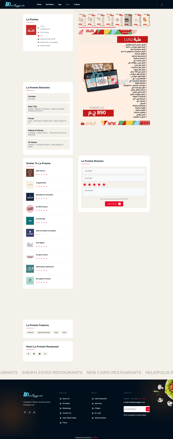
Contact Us (67, 413)
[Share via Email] (39, 354)
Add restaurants (101, 399)
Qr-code (98, 413)
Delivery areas (45, 46)
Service (94, 393)
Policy (65, 423)
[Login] (162, 4)
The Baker (40, 243)
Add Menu (50, 4)
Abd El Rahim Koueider (46, 231)
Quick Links (63, 393)
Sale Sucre (40, 171)
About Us (66, 399)
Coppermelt (41, 183)
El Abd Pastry (42, 207)
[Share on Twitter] (34, 354)
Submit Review (112, 204)
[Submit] (148, 409)
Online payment (100, 418)
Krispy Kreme (42, 255)
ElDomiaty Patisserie (45, 267)
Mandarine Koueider (44, 195)
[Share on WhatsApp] (45, 354)
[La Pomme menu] (82, 20)
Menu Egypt (142, 415)
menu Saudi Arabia (69, 418)
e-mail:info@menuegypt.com (134, 402)
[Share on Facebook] (28, 354)
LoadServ (95, 437)
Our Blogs (66, 403)
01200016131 (45, 29)
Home (39, 4)
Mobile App (67, 408)
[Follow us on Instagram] (29, 412)
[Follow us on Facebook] (25, 412)
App (59, 4)
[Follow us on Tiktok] (34, 412)
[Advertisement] (48, 68)
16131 (42, 26)
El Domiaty (40, 219)
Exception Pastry (43, 279)
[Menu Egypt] (15, 4)
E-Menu (77, 4)
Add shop (98, 403)
